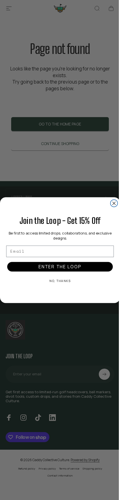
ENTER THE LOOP (60, 267)
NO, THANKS (60, 281)
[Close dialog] (114, 203)
